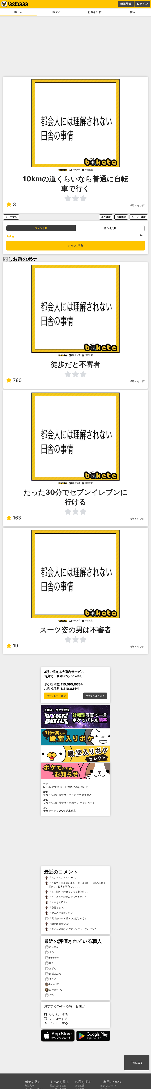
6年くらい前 (137, 205)
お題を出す (94, 12)
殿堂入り (29, 1085)
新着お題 (80, 1085)
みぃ (142, 235)
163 (17, 518)
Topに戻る (136, 1062)
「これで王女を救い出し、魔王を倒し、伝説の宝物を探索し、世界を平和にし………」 (77, 885)
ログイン (142, 3)
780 (17, 380)
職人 (132, 12)
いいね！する (57, 1014)
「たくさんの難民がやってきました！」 (70, 896)
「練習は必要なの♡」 (61, 923)
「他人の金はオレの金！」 (63, 912)
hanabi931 (55, 984)
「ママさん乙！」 (58, 902)
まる (51, 952)
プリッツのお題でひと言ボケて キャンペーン (69, 801)
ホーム (18, 12)
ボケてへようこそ (95, 696)
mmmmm (54, 957)
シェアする (11, 217)
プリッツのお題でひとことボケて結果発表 (67, 793)
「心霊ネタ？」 (57, 907)
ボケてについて (108, 1085)
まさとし (54, 978)
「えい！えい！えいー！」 (63, 877)
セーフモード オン (56, 696)
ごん (51, 995)
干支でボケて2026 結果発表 (59, 809)
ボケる (56, 12)
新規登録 (125, 3)
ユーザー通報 (139, 217)
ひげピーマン (56, 989)
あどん (52, 968)
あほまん (54, 946)
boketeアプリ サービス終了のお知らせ (65, 786)
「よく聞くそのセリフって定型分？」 (69, 891)
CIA (51, 962)
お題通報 (121, 217)
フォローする (57, 1019)
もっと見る (75, 245)
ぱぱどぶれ (55, 973)
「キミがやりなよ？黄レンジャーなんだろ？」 (74, 929)
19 (15, 646)
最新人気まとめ (58, 1085)
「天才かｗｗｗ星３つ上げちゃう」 (68, 918)
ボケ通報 (106, 217)
